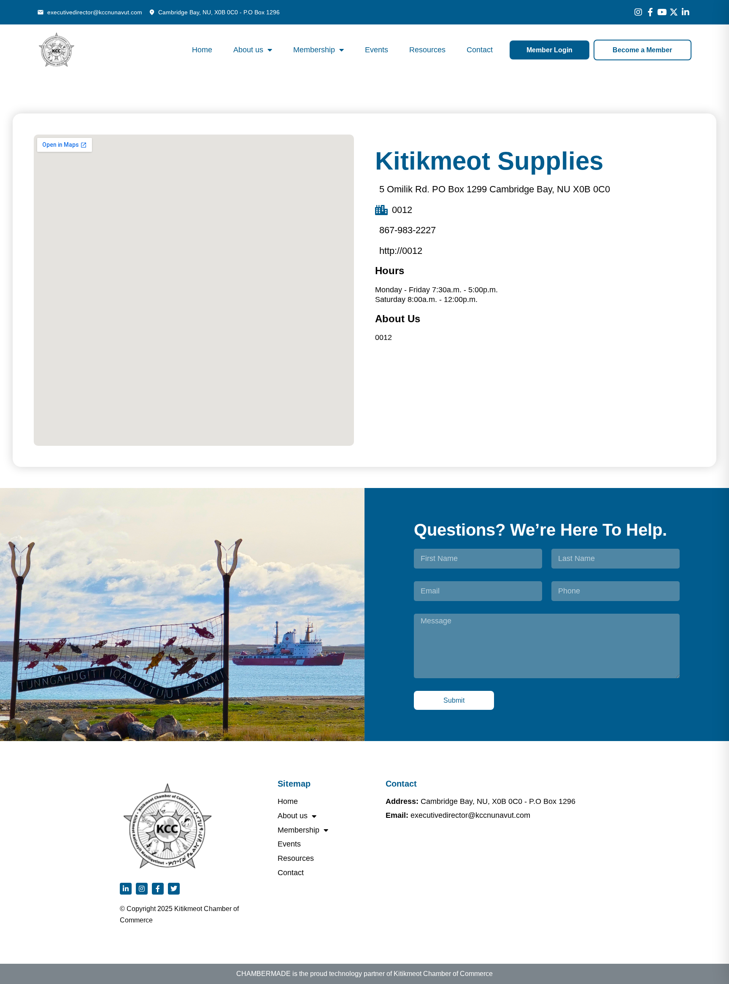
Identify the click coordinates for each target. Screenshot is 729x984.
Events (376, 50)
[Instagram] (638, 12)
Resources (427, 50)
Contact (480, 50)
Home (202, 50)
